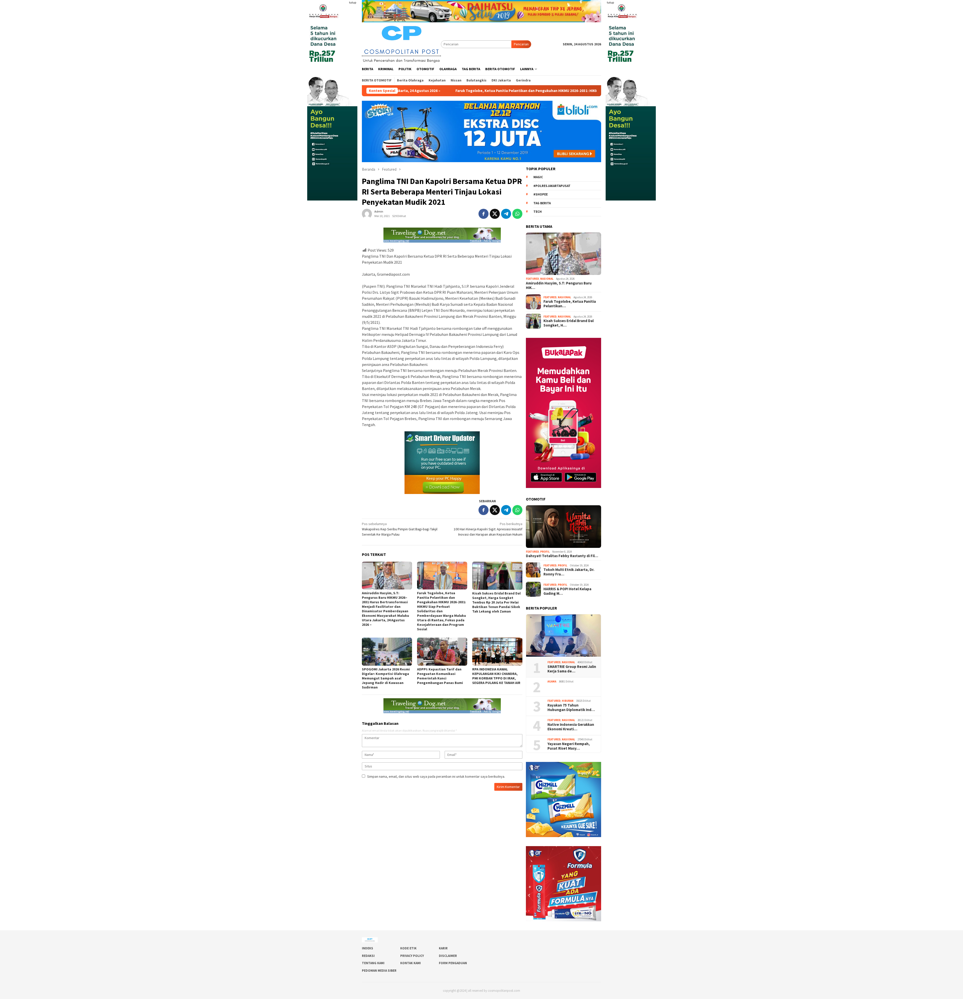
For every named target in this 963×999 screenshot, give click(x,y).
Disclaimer (448, 956)
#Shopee (540, 194)
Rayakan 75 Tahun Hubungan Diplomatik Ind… (571, 707)
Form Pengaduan (453, 963)
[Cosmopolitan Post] (401, 43)
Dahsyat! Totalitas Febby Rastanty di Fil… (562, 556)
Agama (551, 681)
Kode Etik (408, 948)
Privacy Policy (412, 956)
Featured (532, 278)
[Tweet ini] (495, 214)
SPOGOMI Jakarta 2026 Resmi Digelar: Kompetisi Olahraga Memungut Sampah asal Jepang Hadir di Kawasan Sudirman (386, 678)
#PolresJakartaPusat (552, 186)
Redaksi (368, 956)
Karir (443, 948)
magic (538, 177)
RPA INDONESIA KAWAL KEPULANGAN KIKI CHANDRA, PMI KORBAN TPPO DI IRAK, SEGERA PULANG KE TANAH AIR (496, 676)
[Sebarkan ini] (483, 214)
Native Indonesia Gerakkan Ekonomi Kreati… (570, 726)
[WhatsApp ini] (517, 214)
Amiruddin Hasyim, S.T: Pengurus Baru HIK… (559, 285)
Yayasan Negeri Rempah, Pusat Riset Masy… (569, 746)
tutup (352, 2)
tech (537, 212)
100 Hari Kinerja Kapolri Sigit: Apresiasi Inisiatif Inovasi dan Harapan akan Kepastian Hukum (488, 529)
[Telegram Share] (506, 214)
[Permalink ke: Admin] (367, 213)
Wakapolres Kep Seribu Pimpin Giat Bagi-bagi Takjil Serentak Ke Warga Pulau (399, 529)
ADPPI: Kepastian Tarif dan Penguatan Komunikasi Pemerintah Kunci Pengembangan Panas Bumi (440, 676)
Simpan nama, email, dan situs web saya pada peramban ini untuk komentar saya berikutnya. (436, 776)
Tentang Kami (373, 963)
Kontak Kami (410, 963)
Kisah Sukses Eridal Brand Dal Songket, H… (568, 323)
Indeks (367, 948)
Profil (545, 551)
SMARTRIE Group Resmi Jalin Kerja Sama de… (571, 668)
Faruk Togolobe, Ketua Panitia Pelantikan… (569, 303)
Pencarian (521, 44)
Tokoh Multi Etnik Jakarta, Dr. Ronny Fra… (568, 571)
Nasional (546, 278)
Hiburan (568, 701)
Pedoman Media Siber (379, 970)
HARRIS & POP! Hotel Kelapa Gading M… (567, 591)
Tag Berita (542, 203)
